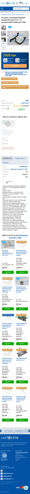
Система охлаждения (11, 73)
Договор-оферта (5, 483)
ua (28, 3)
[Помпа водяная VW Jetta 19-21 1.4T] (22, 317)
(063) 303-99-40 (8, 473)
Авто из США (18, 450)
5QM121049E (25, 103)
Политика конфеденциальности (9, 482)
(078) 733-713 (7, 476)
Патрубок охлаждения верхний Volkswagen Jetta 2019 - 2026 (15, 74)
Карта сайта (4, 460)
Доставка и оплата (6, 450)
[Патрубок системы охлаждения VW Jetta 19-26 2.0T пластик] (8, 317)
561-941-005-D (18, 430)
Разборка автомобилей (21, 452)
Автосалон (18, 454)
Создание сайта (5, 492)
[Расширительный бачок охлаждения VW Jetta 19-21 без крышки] (22, 244)
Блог (16, 460)
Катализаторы (19, 455)
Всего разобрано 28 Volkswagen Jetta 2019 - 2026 (14, 87)
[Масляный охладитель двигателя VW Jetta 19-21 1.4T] (8, 244)
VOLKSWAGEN (23, 166)
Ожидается (15, 66)
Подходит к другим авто (9, 82)
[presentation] (8, 38)
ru (26, 3)
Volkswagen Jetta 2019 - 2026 (19, 169)
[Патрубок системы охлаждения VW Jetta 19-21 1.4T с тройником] (8, 281)
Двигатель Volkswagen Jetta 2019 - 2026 (16, 72)
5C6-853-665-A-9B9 (8, 430)
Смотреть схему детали (9, 78)
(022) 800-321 (8, 479)
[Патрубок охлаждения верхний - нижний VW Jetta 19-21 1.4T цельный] (8, 123)
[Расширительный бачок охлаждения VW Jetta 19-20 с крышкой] (22, 281)
